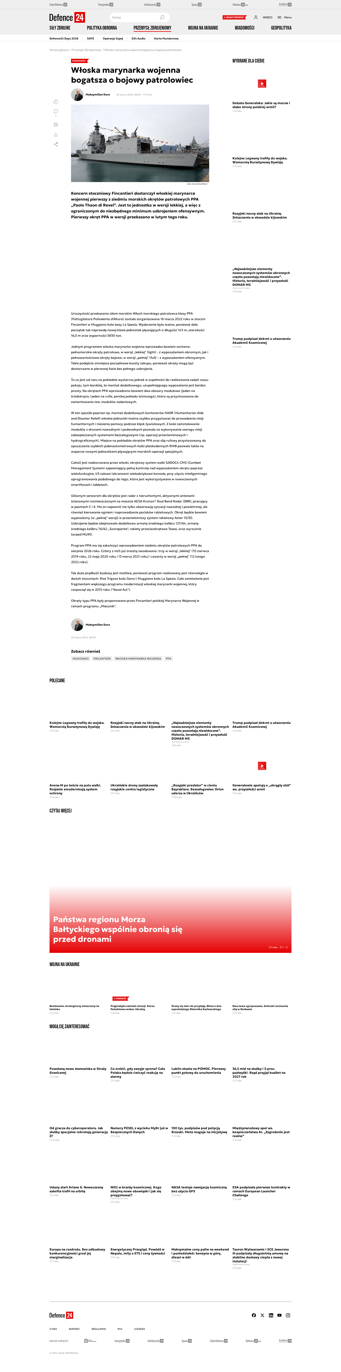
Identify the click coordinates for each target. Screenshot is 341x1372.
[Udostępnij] (55, 144)
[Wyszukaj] (162, 17)
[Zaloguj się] (255, 17)
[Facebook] (254, 1315)
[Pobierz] (55, 134)
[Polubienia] (55, 101)
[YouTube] (279, 1315)
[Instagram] (287, 1315)
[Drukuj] (55, 124)
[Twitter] (262, 1315)
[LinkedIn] (270, 1315)
